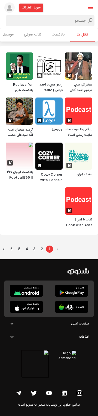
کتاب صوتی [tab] (32, 34)
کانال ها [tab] (82, 34)
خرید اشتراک (31, 8)
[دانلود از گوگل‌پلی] (71, 291)
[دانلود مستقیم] (26, 291)
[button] (90, 7)
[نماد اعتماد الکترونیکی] (35, 364)
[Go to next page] (3, 249)
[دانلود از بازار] (71, 307)
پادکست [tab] (58, 34)
